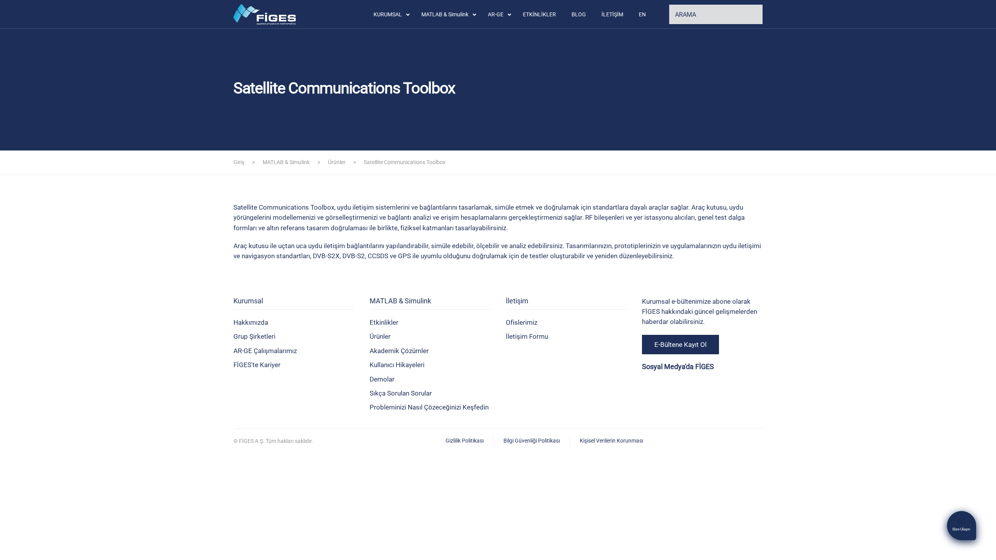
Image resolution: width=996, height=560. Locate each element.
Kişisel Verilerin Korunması (611, 441)
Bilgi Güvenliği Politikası (531, 441)
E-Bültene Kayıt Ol (680, 344)
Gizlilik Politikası (464, 441)
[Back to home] (266, 14)
